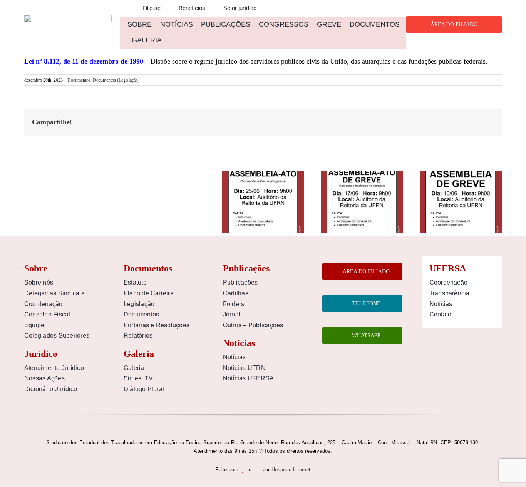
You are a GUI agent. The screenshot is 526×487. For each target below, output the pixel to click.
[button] (122, 8)
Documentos (78, 80)
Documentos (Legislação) (116, 80)
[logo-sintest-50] (68, 18)
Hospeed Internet (291, 469)
